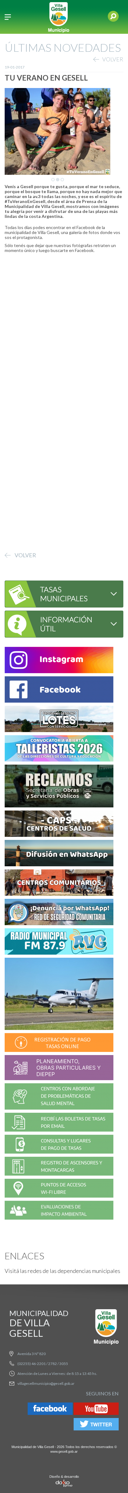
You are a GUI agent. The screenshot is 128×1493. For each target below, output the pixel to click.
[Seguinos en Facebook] (50, 1409)
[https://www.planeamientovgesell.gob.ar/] (59, 1068)
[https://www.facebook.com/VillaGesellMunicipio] (59, 690)
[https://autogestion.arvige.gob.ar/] (59, 1043)
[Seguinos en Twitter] (96, 1425)
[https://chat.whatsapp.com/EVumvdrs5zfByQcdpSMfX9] (59, 854)
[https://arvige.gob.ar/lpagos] (59, 1145)
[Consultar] (59, 593)
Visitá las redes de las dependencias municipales (62, 1270)
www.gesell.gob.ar (64, 1451)
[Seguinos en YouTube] (96, 1409)
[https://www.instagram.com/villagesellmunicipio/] (59, 661)
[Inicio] (58, 17)
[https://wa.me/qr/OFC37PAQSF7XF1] (59, 913)
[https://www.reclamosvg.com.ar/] (59, 786)
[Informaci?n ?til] (59, 623)
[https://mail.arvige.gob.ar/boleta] (59, 1123)
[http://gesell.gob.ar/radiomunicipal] (59, 942)
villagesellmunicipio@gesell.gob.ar (46, 1383)
